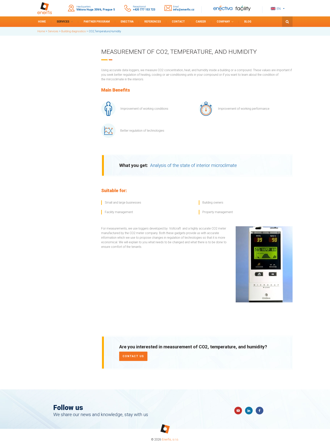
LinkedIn (249, 410)
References (152, 21)
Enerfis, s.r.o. (170, 439)
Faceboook (259, 410)
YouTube (238, 410)
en (279, 8)
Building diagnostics (73, 31)
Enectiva (127, 21)
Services (63, 21)
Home (42, 21)
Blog (247, 21)
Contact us (133, 356)
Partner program (97, 21)
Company (223, 21)
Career (201, 21)
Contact (178, 21)
